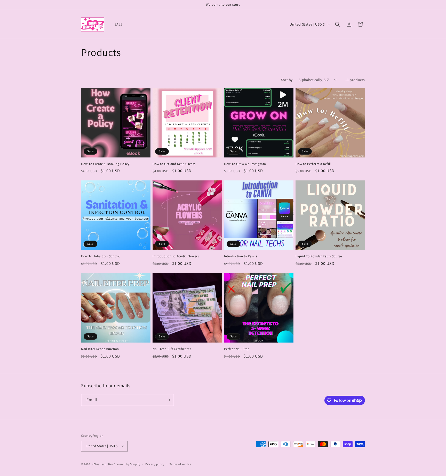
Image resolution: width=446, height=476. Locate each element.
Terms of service (180, 464)
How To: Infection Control (100, 256)
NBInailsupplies (102, 464)
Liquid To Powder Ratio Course (319, 256)
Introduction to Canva (241, 256)
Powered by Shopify (127, 464)
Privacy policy (154, 464)
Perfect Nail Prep (236, 349)
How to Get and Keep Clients (174, 164)
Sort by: (287, 79)
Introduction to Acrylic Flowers (176, 256)
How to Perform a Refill (313, 164)
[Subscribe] (168, 400)
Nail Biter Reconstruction (100, 349)
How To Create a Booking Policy (105, 164)
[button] (337, 24)
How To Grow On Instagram (245, 164)
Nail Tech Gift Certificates (172, 349)
